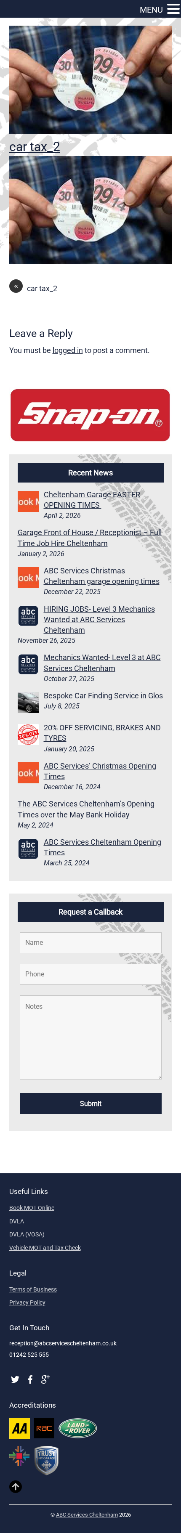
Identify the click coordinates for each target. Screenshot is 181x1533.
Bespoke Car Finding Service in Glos (103, 695)
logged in (68, 350)
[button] (173, 9)
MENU (151, 10)
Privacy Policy (27, 1302)
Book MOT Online (31, 1207)
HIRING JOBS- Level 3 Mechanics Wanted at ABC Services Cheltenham (99, 619)
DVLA (16, 1221)
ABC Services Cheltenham (87, 1515)
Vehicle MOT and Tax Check (45, 1247)
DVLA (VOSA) (27, 1234)
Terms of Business (33, 1289)
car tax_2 (34, 146)
